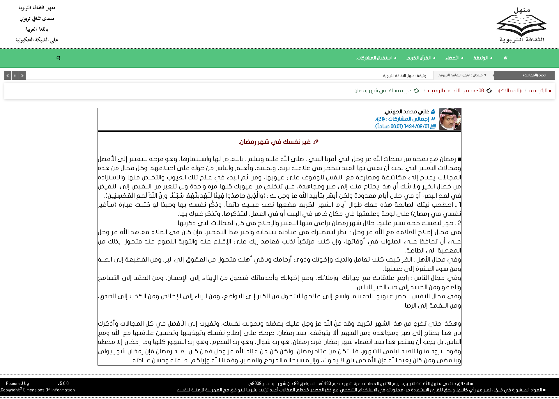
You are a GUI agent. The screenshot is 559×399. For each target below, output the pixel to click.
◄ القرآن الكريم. (421, 58)
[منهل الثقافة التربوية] (282, 24)
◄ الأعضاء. (454, 58)
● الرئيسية (540, 90)
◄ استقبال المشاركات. (376, 58)
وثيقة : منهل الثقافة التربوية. (404, 75)
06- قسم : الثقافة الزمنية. (455, 90)
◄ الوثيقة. (483, 58)
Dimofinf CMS (43, 383)
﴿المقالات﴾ (510, 90)
